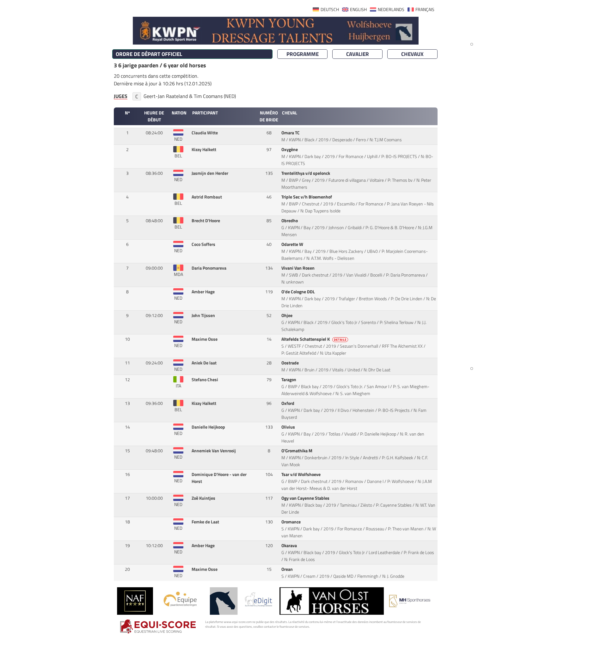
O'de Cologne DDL (298, 291)
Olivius (288, 427)
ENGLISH (358, 9)
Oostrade (290, 362)
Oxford (288, 403)
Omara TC (291, 132)
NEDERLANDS (391, 9)
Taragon (289, 379)
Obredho (290, 220)
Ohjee (287, 315)
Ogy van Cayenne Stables (305, 498)
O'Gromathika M (297, 450)
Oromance (291, 521)
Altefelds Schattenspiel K (313, 339)
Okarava (289, 545)
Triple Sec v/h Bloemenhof (307, 196)
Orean (287, 569)
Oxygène (290, 149)
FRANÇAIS (424, 9)
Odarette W (292, 244)
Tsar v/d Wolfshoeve (301, 474)
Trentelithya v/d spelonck (306, 173)
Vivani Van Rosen (298, 268)
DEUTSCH (330, 9)
